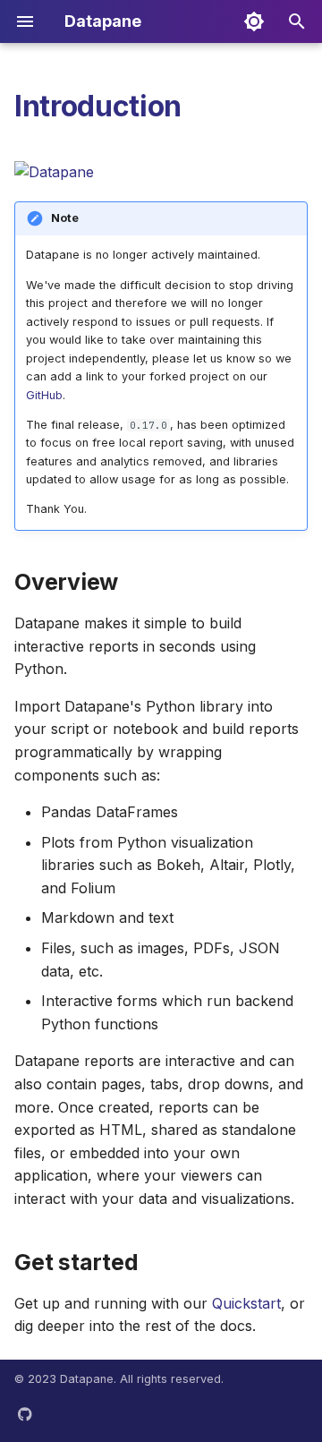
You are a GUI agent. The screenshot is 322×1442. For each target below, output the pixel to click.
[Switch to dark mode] (254, 21)
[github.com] (25, 1413)
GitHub (44, 395)
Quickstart (246, 1303)
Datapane (87, 1379)
